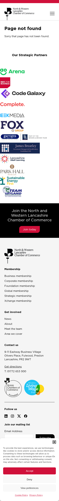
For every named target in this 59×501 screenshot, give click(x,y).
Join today (29, 229)
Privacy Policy (36, 495)
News (7, 319)
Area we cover (13, 334)
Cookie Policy (21, 495)
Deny (29, 479)
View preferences (30, 488)
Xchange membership (17, 301)
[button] (54, 442)
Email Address (13, 431)
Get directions (13, 366)
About (8, 324)
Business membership (17, 276)
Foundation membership (19, 286)
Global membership (16, 291)
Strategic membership (18, 296)
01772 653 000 (16, 371)
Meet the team (13, 329)
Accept (29, 471)
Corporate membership (18, 281)
